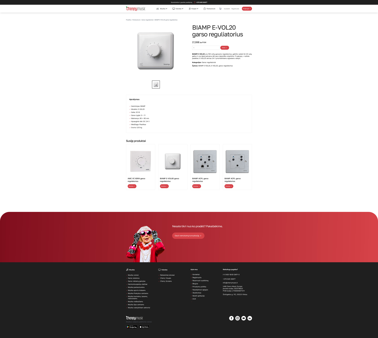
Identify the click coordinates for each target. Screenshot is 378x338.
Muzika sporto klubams (136, 290)
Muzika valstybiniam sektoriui (139, 308)
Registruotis (197, 277)
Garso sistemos (133, 278)
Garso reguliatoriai (147, 20)
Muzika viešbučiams (135, 301)
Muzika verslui (133, 275)
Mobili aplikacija (199, 296)
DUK (194, 299)
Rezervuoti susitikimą (200, 281)
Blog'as (195, 284)
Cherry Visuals (165, 278)
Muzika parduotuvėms (136, 287)
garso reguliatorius (226, 66)
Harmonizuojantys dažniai (137, 284)
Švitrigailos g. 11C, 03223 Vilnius (235, 294)
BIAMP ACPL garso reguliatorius (200, 179)
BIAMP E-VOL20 (204, 66)
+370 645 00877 (229, 279)
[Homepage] (135, 8)
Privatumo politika (199, 287)
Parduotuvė (136, 20)
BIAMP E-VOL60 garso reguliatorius (169, 179)
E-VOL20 (214, 66)
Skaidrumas (197, 293)
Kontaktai (196, 274)
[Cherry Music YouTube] (243, 324)
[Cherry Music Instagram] (237, 324)
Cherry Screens (166, 281)
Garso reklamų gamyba (136, 281)
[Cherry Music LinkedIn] (249, 324)
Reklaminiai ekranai (167, 275)
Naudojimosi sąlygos (200, 290)
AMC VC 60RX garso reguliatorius (136, 179)
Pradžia (128, 20)
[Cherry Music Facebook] (231, 324)
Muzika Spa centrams (136, 305)
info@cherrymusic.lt (230, 283)
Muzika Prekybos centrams (138, 293)
